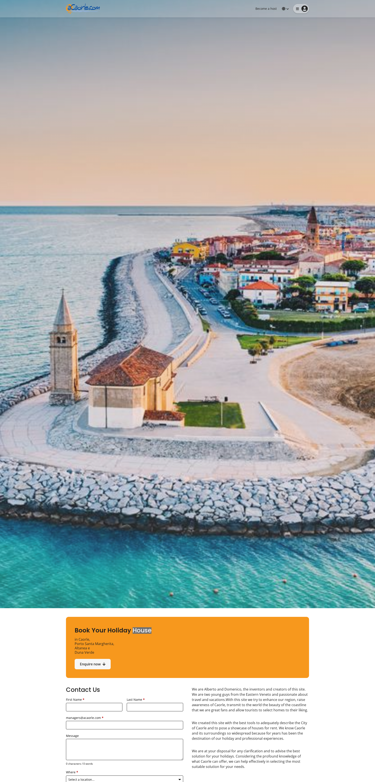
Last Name (136, 699)
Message (72, 736)
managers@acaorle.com (85, 718)
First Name (75, 699)
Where (72, 772)
